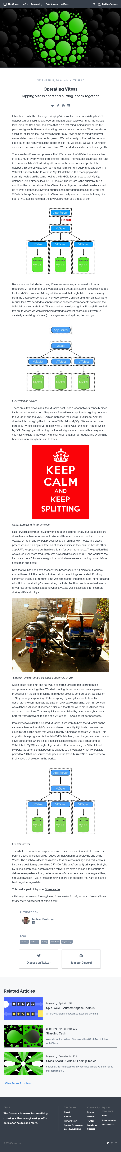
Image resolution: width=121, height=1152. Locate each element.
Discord (90, 1116)
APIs (25, 4)
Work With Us (108, 1124)
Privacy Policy (70, 1120)
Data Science (52, 4)
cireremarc (33, 677)
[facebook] (57, 105)
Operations (55, 942)
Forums (90, 1112)
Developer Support (92, 1127)
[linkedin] (68, 105)
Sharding (24, 942)
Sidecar (17, 677)
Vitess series (52, 889)
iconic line (33, 133)
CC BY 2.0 (67, 677)
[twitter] (52, 105)
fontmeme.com (41, 524)
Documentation (109, 1120)
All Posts (65, 4)
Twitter (90, 1120)
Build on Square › (109, 3)
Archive (67, 1116)
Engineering (36, 4)
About (67, 1112)
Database (34, 942)
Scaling (44, 942)
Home (105, 1115)
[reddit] (63, 105)
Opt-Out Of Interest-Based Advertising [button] (73, 1127)
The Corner (14, 4)
